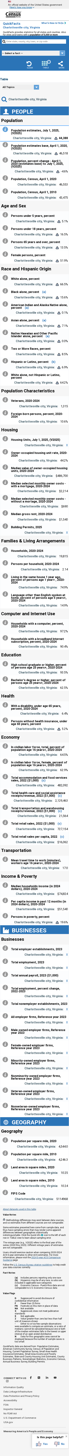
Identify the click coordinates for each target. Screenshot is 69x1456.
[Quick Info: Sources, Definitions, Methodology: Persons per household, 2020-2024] (6, 563)
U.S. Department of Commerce (19, 1417)
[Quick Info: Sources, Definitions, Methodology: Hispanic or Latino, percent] (6, 361)
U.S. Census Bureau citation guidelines (33, 1265)
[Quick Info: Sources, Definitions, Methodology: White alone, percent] (6, 278)
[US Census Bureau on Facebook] (31, 1378)
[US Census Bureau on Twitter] (39, 1378)
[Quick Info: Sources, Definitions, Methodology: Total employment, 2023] (6, 961)
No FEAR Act (10, 1413)
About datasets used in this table (19, 1209)
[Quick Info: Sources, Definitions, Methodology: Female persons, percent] (6, 254)
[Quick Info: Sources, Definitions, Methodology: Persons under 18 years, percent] (6, 228)
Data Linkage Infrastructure (17, 1391)
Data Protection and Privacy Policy (21, 1396)
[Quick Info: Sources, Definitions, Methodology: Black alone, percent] (6, 291)
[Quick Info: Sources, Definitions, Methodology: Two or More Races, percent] (6, 348)
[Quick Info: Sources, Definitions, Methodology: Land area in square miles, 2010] (6, 1179)
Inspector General (12, 1409)
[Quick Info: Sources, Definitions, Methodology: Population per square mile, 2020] (6, 1140)
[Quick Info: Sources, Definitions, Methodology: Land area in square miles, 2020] (6, 1166)
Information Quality (13, 1387)
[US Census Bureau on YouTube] (55, 1378)
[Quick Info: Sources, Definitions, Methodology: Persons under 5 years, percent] (6, 215)
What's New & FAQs (52, 23)
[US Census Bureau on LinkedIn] (47, 1378)
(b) (53, 362)
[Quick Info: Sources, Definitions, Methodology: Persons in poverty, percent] (6, 916)
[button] (29, 65)
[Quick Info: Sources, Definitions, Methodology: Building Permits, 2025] (6, 526)
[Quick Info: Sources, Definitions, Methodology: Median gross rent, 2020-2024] (6, 513)
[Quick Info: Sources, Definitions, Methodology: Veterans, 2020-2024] (6, 400)
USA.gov (8, 1422)
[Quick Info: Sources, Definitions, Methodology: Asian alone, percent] (6, 319)
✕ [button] (66, 1436)
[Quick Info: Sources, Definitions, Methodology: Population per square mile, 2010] (6, 1153)
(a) (44, 292)
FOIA (5, 1404)
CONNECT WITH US (14, 1378)
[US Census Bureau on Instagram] (7, 1381)
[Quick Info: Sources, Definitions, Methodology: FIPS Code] (6, 1192)
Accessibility (10, 1400)
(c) (43, 780)
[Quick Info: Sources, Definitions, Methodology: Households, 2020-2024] (6, 550)
